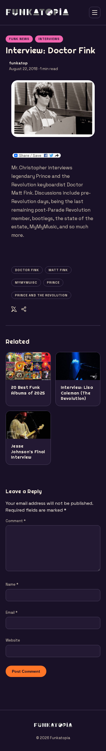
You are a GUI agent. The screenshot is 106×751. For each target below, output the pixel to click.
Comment (16, 520)
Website (13, 640)
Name (12, 584)
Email (12, 612)
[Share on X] (14, 310)
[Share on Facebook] (24, 310)
